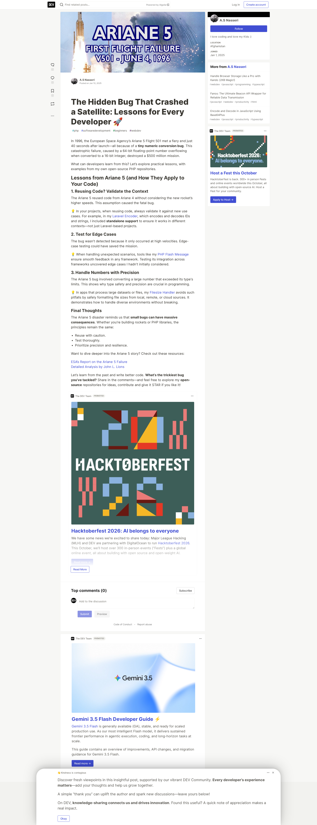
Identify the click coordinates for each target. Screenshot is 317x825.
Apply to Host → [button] (223, 199)
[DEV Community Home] (51, 4)
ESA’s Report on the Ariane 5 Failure (99, 362)
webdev (135, 130)
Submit (84, 614)
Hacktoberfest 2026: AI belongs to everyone (125, 531)
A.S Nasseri (87, 79)
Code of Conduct (123, 624)
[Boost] (52, 103)
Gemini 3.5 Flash (85, 726)
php (75, 130)
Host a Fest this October (233, 173)
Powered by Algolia (156, 4)
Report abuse (144, 624)
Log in (236, 4)
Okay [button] (63, 818)
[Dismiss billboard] (273, 772)
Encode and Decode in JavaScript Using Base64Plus (236, 115)
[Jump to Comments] (52, 79)
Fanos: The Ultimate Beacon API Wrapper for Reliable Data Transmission (238, 97)
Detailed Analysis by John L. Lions (97, 367)
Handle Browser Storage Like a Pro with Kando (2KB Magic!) (237, 80)
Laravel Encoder (124, 216)
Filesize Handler (162, 292)
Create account (256, 4)
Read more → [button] (82, 763)
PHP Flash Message (173, 254)
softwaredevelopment (95, 130)
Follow (239, 28)
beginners (120, 130)
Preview (102, 614)
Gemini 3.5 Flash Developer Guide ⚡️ (116, 719)
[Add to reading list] (52, 92)
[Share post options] (52, 116)
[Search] (61, 5)
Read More (80, 569)
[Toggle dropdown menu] (192, 396)
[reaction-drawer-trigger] (52, 66)
